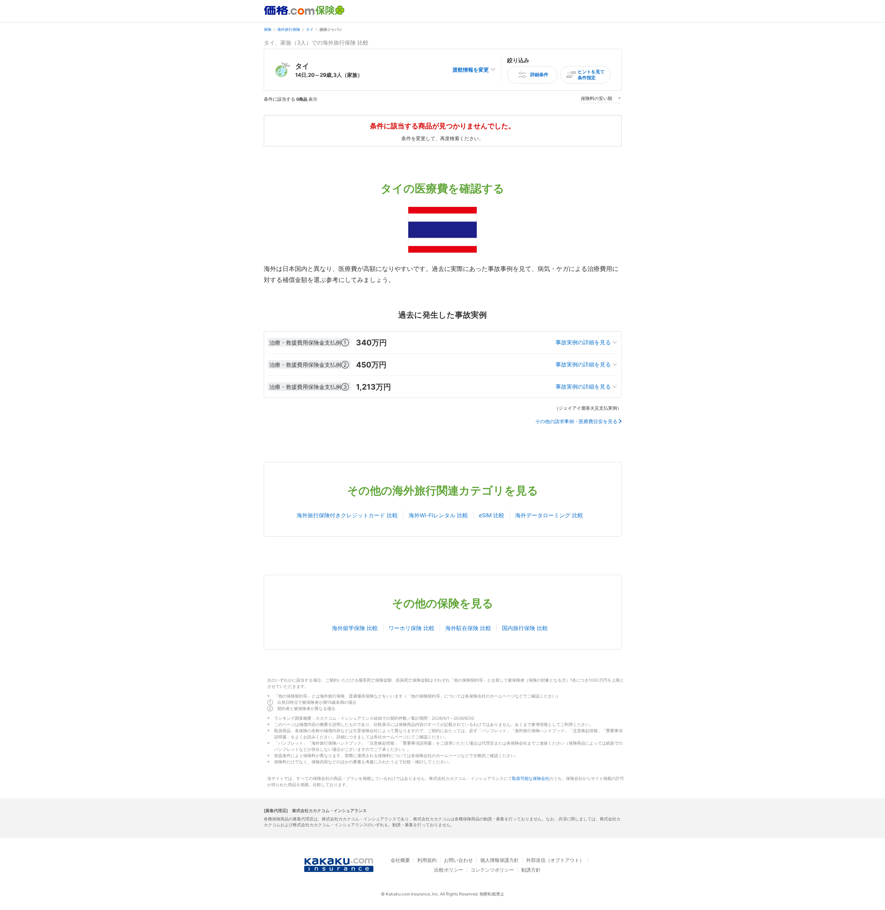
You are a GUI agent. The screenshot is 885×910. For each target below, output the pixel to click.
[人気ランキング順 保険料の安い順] (601, 99)
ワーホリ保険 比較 (412, 628)
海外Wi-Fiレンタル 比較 (438, 515)
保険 (267, 29)
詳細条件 (539, 74)
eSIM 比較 (491, 515)
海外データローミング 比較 (549, 515)
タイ (310, 29)
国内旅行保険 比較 (525, 628)
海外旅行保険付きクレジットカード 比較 (347, 515)
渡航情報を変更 (471, 69)
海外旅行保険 (288, 29)
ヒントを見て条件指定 (591, 74)
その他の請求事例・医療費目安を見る (576, 421)
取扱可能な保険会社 (530, 778)
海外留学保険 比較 (355, 628)
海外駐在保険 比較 (468, 628)
